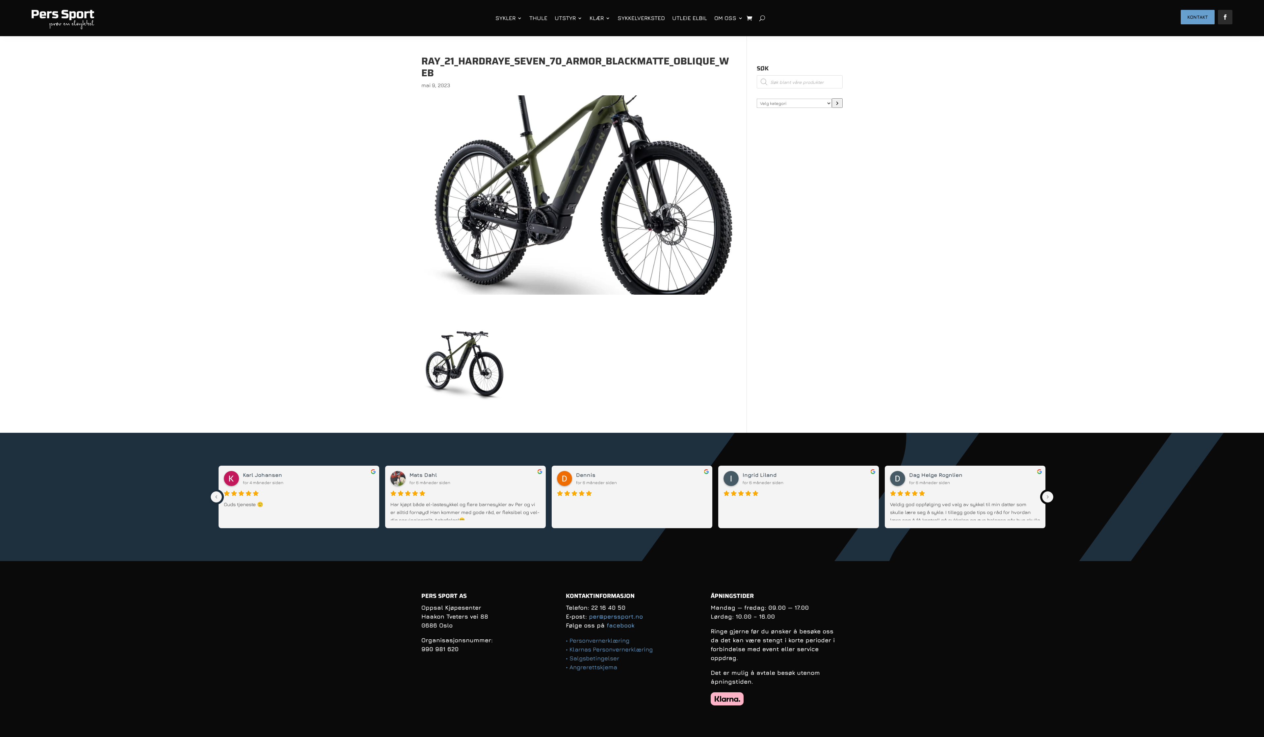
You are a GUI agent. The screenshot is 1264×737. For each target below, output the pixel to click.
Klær (597, 18)
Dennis (585, 475)
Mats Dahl (423, 475)
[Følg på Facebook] (1225, 17)
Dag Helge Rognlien (935, 475)
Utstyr (565, 18)
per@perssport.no (616, 616)
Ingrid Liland (760, 475)
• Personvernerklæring (597, 640)
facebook (620, 625)
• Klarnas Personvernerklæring (609, 649)
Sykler (505, 18)
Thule (538, 18)
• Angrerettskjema (591, 667)
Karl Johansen (262, 475)
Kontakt (1197, 17)
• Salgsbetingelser (592, 658)
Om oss (725, 18)
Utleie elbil (689, 18)
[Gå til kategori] (837, 103)
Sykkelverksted (641, 18)
